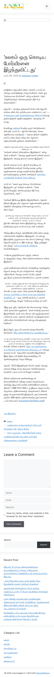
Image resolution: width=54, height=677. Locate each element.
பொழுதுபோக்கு (11, 652)
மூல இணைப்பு (10, 413)
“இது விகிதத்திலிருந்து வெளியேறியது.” (31, 333)
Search (7, 540)
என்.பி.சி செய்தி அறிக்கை (26, 245)
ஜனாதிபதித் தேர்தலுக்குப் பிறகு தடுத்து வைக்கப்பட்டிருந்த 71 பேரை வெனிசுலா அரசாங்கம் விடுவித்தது (26, 591)
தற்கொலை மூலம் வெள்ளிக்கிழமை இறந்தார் (23, 115)
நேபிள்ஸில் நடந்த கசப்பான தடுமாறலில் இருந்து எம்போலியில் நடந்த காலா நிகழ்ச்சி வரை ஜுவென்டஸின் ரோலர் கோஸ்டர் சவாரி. (24, 616)
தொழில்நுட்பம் (10, 648)
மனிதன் (16, 128)
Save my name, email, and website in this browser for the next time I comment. (28, 515)
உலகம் (9, 421)
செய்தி (7, 644)
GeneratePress (43, 673)
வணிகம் (7, 657)
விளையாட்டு (9, 661)
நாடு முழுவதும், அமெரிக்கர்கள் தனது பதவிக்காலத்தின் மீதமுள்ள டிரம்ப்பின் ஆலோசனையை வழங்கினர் (22, 437)
